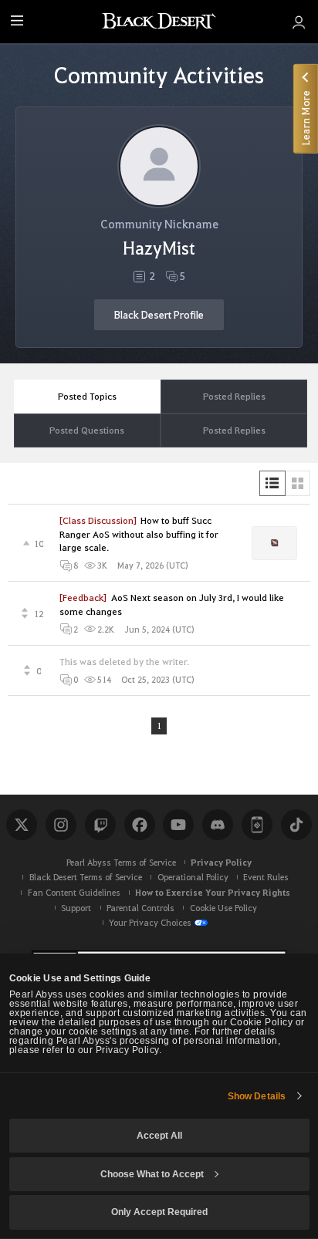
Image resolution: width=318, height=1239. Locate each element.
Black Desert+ (257, 824)
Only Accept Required (159, 1212)
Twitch (100, 824)
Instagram (61, 824)
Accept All (159, 1135)
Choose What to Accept (152, 1174)
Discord (217, 824)
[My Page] (299, 21)
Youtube (178, 824)
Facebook (139, 824)
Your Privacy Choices (150, 922)
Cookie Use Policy (223, 907)
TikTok (296, 824)
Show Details (257, 1096)
